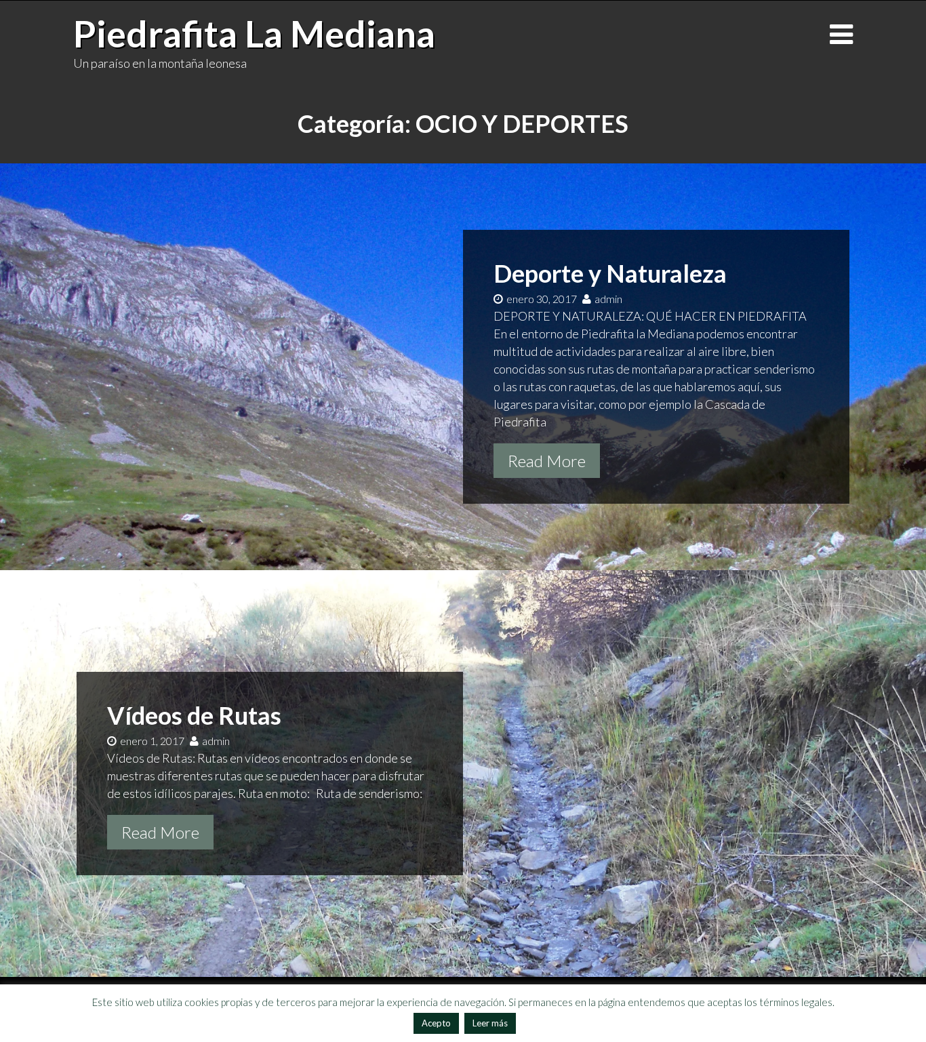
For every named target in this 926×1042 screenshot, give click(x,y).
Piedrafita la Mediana (254, 33)
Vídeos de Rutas (194, 715)
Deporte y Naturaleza (610, 273)
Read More (547, 460)
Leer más (490, 1023)
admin (608, 298)
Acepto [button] (436, 1023)
